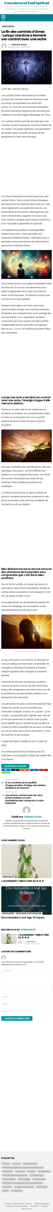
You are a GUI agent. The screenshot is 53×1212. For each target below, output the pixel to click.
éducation (18, 1191)
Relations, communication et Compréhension (23, 1183)
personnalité (9, 1179)
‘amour (18, 328)
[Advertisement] (26, 1059)
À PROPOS (34, 1206)
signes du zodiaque (25, 1187)
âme (6, 1191)
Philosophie (8, 913)
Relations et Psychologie (28, 913)
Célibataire (45, 1171)
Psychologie (40, 1179)
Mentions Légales (42, 1204)
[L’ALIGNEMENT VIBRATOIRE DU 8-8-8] (26, 861)
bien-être (8, 1171)
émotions (32, 417)
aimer (6, 1163)
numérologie (37, 1175)
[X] (15, 770)
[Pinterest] (43, 770)
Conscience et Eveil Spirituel (26, 3)
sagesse (8, 1187)
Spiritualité (8, 877)
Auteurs (45, 1206)
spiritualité (42, 1187)
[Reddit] (24, 770)
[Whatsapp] (6, 772)
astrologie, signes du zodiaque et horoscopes (23, 1167)
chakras (21, 1171)
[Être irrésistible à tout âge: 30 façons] (26, 900)
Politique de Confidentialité (16, 1206)
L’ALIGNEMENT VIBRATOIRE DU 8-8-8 (22, 881)
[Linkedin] (34, 770)
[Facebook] (6, 770)
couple (32, 1171)
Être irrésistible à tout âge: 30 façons (23, 917)
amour (17, 1163)
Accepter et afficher (15, 766)
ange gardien (31, 1163)
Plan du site (26, 1209)
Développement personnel (15, 1175)
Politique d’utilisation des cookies (18, 1204)
